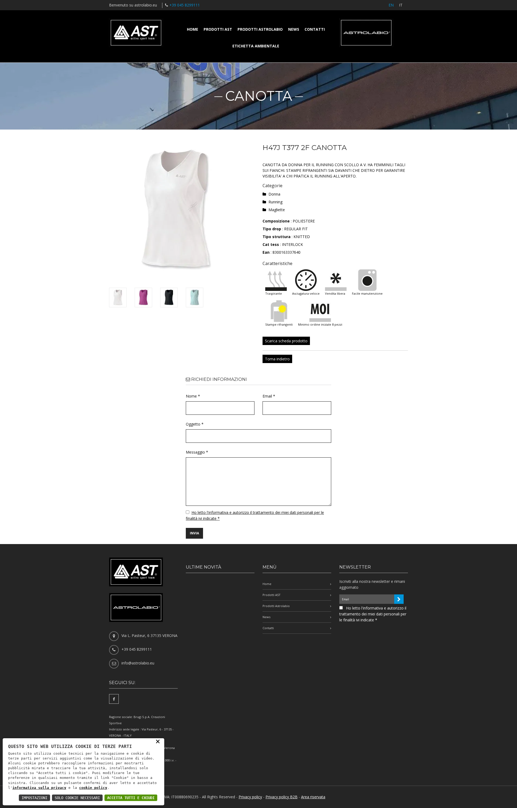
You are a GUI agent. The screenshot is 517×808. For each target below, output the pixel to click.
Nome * (193, 396)
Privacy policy (250, 796)
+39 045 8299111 (184, 5)
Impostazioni (34, 798)
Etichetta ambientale (255, 45)
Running (275, 201)
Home (192, 29)
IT (401, 5)
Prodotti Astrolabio (260, 29)
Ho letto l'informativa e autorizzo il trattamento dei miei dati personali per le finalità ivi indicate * (372, 613)
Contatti (315, 29)
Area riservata (313, 796)
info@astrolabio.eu (137, 663)
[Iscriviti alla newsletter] (399, 599)
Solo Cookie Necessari (77, 798)
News (293, 29)
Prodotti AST (218, 29)
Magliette (276, 209)
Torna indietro (277, 358)
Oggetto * (195, 424)
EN (391, 5)
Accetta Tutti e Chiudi (131, 798)
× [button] (157, 741)
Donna (274, 194)
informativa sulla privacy (39, 788)
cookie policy (93, 788)
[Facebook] (114, 699)
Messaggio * (197, 452)
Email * (269, 396)
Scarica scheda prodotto (286, 340)
